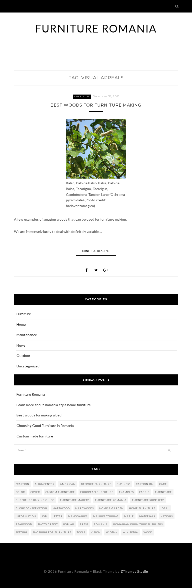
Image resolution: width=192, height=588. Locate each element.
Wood (148, 532)
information (26, 516)
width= (111, 532)
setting (21, 532)
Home (21, 324)
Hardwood (61, 508)
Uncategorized (28, 366)
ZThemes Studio (134, 571)
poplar (68, 524)
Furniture (82, 96)
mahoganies (78, 516)
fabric (144, 491)
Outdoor (23, 355)
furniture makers (75, 499)
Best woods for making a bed (39, 415)
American (68, 483)
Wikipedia (130, 532)
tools (81, 532)
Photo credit (48, 524)
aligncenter (44, 483)
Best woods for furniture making (96, 105)
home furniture (142, 508)
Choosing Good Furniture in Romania (45, 425)
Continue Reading (96, 250)
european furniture (97, 491)
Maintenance (26, 335)
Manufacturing (105, 516)
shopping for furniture (52, 532)
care (163, 483)
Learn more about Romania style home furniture (53, 405)
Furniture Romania (96, 28)
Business (123, 483)
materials (147, 516)
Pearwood (24, 524)
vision (95, 532)
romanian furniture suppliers (138, 524)
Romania (101, 524)
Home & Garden (111, 508)
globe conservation (31, 508)
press (84, 524)
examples (126, 491)
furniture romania (110, 499)
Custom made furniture (34, 436)
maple (129, 516)
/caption (22, 483)
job (44, 516)
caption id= (145, 483)
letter (57, 516)
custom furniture (60, 491)
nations (166, 516)
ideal (165, 508)
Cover (35, 491)
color (20, 491)
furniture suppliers (148, 499)
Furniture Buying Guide (35, 499)
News (21, 345)
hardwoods (84, 508)
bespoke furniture (96, 483)
